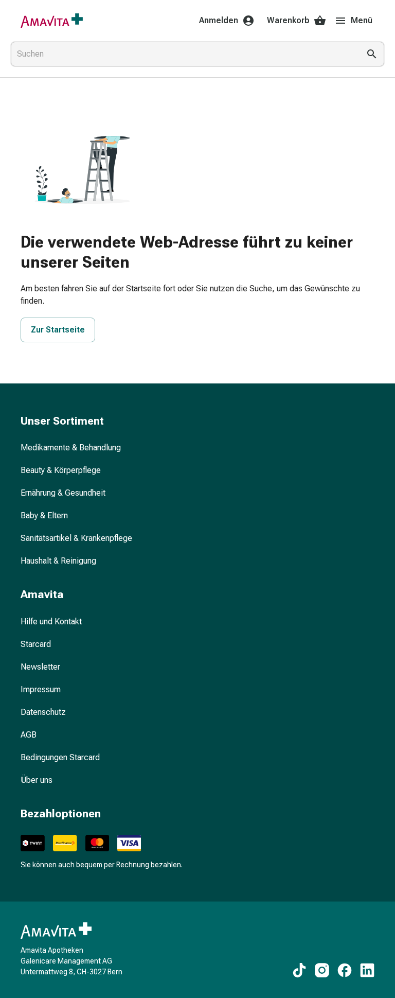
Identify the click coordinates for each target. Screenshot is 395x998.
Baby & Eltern (44, 515)
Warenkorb (288, 20)
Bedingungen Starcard (60, 757)
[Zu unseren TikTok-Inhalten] (299, 970)
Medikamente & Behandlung (71, 447)
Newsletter (40, 667)
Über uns (36, 780)
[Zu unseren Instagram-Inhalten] (322, 970)
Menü (361, 20)
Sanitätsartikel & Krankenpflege (76, 538)
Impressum (41, 689)
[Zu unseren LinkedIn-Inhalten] (367, 970)
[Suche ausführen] (372, 54)
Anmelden (218, 20)
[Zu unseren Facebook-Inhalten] (344, 970)
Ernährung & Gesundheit (63, 493)
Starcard (36, 644)
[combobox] (183, 54)
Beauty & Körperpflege (61, 470)
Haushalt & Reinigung (58, 561)
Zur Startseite (58, 330)
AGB (29, 735)
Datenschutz (43, 712)
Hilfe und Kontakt (51, 621)
